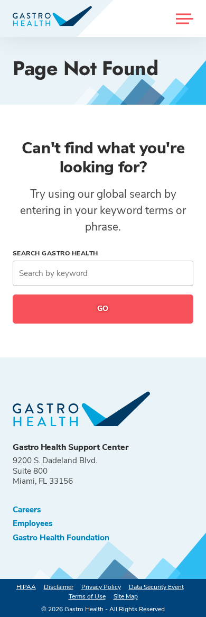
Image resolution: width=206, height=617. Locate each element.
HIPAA (26, 587)
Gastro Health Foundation (61, 538)
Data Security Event (156, 587)
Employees (32, 524)
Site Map (126, 596)
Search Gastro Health (55, 253)
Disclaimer (58, 587)
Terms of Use (87, 596)
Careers (27, 510)
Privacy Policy (101, 587)
